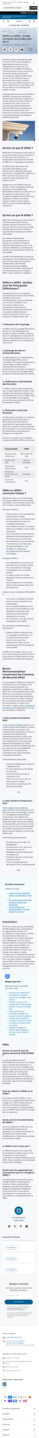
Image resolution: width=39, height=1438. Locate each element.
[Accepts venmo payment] (15, 1400)
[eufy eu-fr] (19, 21)
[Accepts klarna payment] (25, 1400)
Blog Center (10, 31)
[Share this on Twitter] (4, 49)
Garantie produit (12, 1367)
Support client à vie (13, 1370)
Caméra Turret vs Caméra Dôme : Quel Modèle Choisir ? (20, 896)
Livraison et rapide (13, 1358)
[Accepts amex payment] (10, 1397)
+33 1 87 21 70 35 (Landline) (15, 1341)
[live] (8, 21)
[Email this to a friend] (22, 49)
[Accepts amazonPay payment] (5, 1397)
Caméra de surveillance (22, 31)
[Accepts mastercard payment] (30, 1397)
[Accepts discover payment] (20, 1397)
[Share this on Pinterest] (16, 49)
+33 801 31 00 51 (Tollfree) (14, 1343)
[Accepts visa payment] (20, 1400)
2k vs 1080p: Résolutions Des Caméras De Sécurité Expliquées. (20, 902)
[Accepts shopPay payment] (10, 1400)
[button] (34, 3)
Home (4, 31)
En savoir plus (11, 1247)
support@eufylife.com (14, 1337)
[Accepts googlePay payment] (25, 1397)
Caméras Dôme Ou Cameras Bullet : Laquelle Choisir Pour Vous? (19, 910)
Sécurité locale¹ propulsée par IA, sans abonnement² (14, 17)
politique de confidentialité (16, 1309)
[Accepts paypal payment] (5, 1400)
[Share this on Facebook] (10, 49)
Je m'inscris (19, 1302)
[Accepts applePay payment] (15, 1397)
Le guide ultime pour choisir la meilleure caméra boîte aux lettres (20, 1023)
